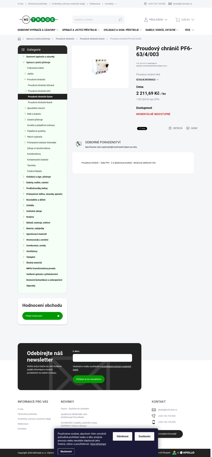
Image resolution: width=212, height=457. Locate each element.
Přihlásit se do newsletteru (88, 379)
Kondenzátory (34, 154)
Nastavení (66, 451)
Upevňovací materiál (36, 234)
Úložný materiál (34, 262)
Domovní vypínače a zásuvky (40, 56)
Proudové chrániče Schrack (41, 85)
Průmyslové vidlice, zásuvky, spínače (44, 194)
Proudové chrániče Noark (40, 102)
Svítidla (30, 205)
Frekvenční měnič (35, 68)
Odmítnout (122, 436)
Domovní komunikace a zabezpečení (44, 280)
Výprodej (30, 285)
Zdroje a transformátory (38, 148)
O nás (20, 3)
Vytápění (30, 257)
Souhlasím (144, 436)
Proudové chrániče (36, 79)
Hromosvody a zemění (37, 240)
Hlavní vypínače (34, 137)
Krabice (30, 217)
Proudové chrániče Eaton (40, 96)
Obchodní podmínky (37, 3)
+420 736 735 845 (167, 416)
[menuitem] (38, 30)
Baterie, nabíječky (35, 228)
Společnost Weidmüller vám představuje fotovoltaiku (74, 416)
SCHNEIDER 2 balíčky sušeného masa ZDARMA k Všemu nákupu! (79, 424)
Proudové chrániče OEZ (39, 91)
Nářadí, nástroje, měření (38, 222)
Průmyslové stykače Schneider (41, 142)
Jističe (30, 74)
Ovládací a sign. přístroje (38, 177)
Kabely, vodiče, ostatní (37, 182)
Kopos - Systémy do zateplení (75, 408)
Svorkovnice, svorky (36, 245)
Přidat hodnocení (34, 316)
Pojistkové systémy (36, 131)
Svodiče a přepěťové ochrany (41, 125)
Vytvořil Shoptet (162, 452)
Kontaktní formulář (167, 434)
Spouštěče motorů (36, 108)
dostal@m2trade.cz (167, 409)
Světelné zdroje (34, 211)
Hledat (120, 19)
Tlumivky (31, 165)
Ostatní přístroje (35, 119)
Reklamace (95, 3)
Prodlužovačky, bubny (37, 188)
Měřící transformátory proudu (40, 268)
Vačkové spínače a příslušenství (42, 274)
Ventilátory (31, 251)
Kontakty (109, 3)
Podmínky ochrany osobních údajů (68, 3)
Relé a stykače (34, 114)
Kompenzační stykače (37, 159)
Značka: (151, 66)
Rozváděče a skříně (35, 200)
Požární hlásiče (34, 171)
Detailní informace (146, 79)
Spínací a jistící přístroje (38, 62)
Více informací (98, 444)
